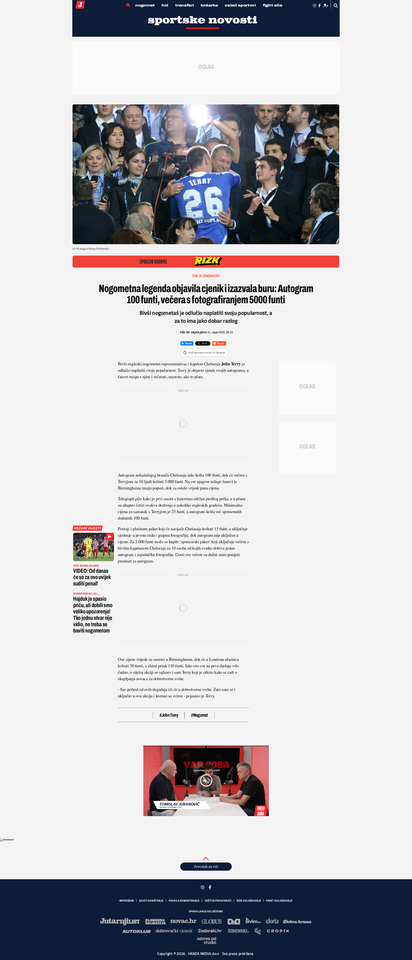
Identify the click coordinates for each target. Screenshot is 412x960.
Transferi (184, 5)
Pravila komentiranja (184, 900)
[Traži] (336, 6)
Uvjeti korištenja (151, 900)
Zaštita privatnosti (218, 900)
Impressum (126, 900)
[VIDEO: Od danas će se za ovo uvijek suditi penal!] (93, 547)
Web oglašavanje (249, 900)
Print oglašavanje (279, 900)
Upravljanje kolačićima (206, 911)
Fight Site (272, 5)
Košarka (209, 5)
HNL (165, 5)
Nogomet (145, 5)
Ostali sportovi (240, 5)
